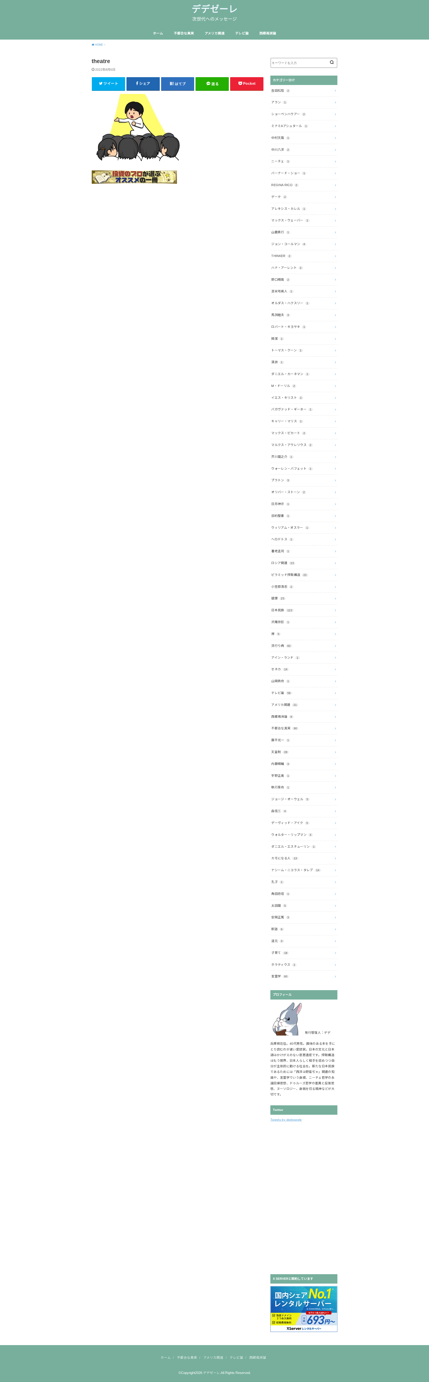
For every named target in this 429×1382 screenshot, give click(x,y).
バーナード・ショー (288, 173)
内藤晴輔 (280, 764)
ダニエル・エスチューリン (293, 846)
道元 (276, 941)
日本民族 (281, 610)
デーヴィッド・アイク (289, 823)
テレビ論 (242, 33)
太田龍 (278, 905)
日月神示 (280, 504)
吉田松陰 (280, 90)
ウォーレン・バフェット (291, 468)
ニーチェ (280, 161)
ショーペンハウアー (288, 114)
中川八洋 (280, 149)
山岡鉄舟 (280, 681)
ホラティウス (283, 964)
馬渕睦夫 (280, 315)
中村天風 (280, 138)
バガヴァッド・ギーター (291, 409)
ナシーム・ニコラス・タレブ (295, 870)
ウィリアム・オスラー (289, 527)
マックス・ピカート (288, 433)
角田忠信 (280, 894)
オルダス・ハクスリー (289, 303)
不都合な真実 (184, 33)
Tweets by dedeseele (286, 1119)
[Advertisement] (303, 1197)
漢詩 (276, 362)
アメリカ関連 (215, 33)
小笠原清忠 (281, 586)
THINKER (280, 256)
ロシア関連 (282, 563)
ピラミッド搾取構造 (289, 575)
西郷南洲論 (267, 33)
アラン (278, 102)
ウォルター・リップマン (291, 834)
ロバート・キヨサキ (288, 327)
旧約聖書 (280, 516)
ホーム (158, 33)
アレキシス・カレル (288, 208)
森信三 (278, 811)
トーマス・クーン (286, 350)
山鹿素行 (280, 232)
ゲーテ (278, 197)
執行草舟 (280, 787)
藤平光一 (280, 740)
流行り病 (280, 645)
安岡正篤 (280, 917)
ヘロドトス (281, 539)
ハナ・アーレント (286, 268)
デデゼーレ (215, 9)
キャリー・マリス (286, 421)
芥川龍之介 (281, 457)
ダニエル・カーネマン (289, 374)
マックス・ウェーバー (289, 220)
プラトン (280, 480)
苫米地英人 (281, 291)
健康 (277, 598)
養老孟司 (280, 551)
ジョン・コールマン (288, 244)
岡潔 (276, 338)
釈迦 (276, 929)
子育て (279, 953)
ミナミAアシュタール (289, 126)
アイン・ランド (284, 657)
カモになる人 (284, 858)
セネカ (279, 669)
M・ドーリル (283, 386)
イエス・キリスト (286, 397)
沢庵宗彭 (280, 622)
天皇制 (279, 752)
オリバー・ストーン (288, 492)
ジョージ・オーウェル (289, 799)
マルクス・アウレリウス (291, 445)
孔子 (276, 882)
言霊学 (279, 976)
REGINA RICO (284, 185)
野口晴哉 (280, 279)
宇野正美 (280, 775)
